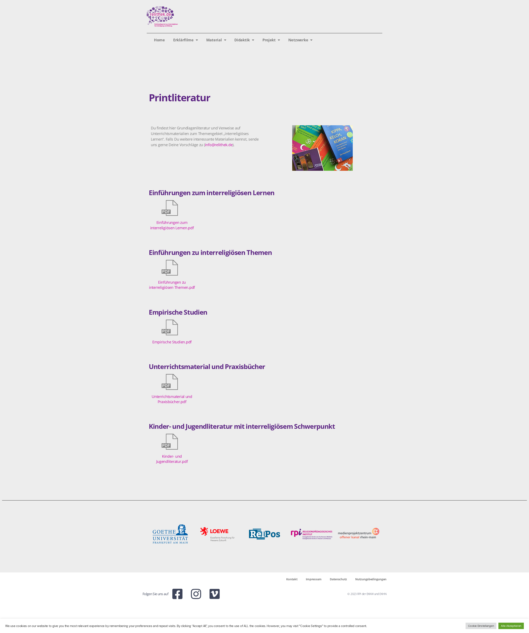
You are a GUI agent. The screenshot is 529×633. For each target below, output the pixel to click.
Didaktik (242, 39)
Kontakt (291, 579)
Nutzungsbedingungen (370, 579)
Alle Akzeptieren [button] (511, 625)
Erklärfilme (183, 39)
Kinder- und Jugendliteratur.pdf (172, 459)
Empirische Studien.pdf (172, 341)
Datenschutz (338, 579)
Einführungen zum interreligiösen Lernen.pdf (172, 225)
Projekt (269, 39)
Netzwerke (298, 39)
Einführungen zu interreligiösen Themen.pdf (172, 285)
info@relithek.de (219, 144)
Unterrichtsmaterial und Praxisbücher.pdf (172, 399)
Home (159, 39)
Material (214, 39)
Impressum (314, 579)
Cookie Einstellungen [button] (481, 625)
